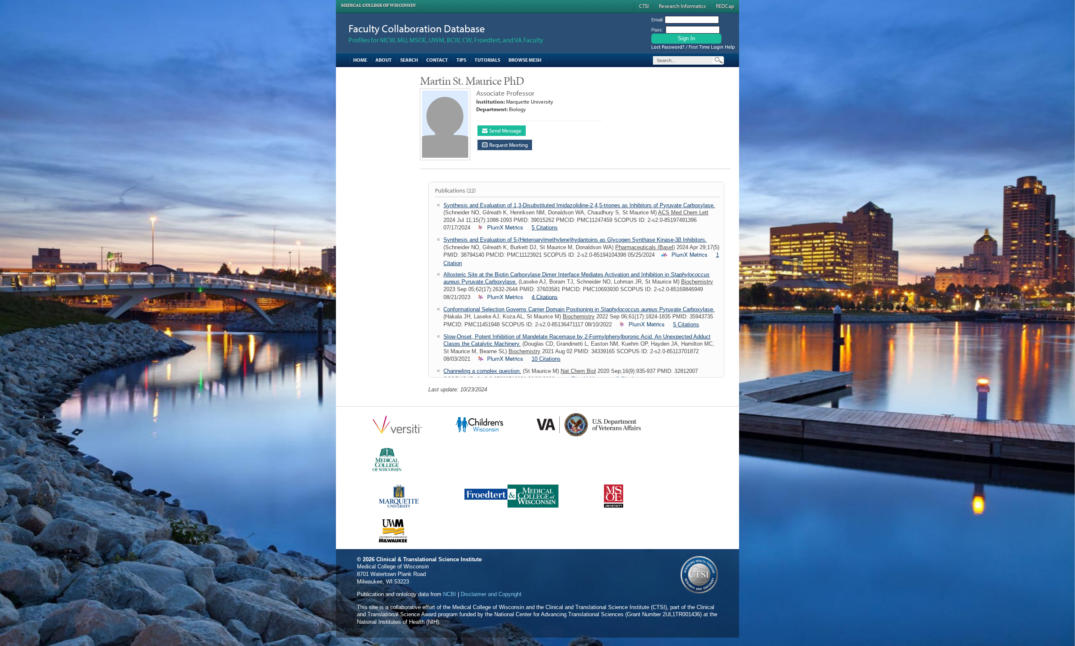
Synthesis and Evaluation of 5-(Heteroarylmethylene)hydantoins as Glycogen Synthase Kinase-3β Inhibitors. (575, 240)
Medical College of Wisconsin (378, 5)
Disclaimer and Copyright (491, 594)
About (383, 60)
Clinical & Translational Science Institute (429, 559)
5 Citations (545, 227)
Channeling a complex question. (482, 371)
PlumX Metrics (505, 227)
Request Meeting (508, 144)
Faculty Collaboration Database (417, 28)
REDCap (725, 6)
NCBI (449, 594)
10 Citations (546, 359)
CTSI (644, 6)
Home (360, 60)
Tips (461, 60)
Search (409, 60)
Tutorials (487, 60)
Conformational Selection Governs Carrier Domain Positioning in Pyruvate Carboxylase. (579, 309)
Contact (437, 60)
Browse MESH (525, 60)
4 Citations (545, 297)
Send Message (505, 130)
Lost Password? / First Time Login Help (693, 47)
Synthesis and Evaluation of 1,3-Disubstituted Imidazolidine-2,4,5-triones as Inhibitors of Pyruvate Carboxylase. (579, 205)
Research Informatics (682, 6)
